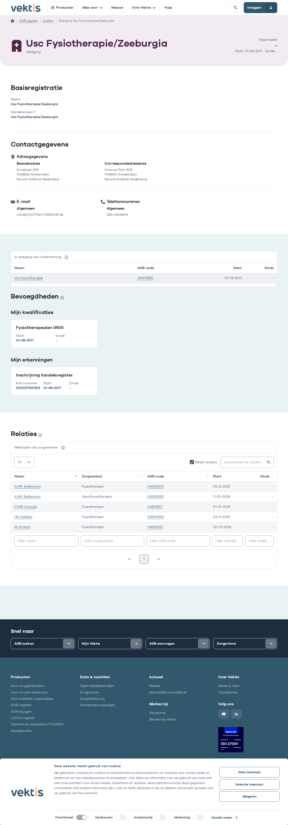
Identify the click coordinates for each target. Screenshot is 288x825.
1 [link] (144, 559)
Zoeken (48, 20)
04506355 (155, 497)
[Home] (12, 21)
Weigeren (249, 796)
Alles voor (90, 7)
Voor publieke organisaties (32, 699)
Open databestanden (97, 686)
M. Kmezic (22, 527)
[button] (76, 476)
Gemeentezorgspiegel (97, 705)
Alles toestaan (249, 772)
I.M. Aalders (23, 517)
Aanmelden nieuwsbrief (168, 692)
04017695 (145, 278)
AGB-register (28, 20)
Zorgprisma (89, 692)
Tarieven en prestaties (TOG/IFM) (37, 724)
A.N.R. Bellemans (27, 486)
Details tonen (221, 817)
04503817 (155, 507)
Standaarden (21, 731)
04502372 (155, 527)
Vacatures (157, 713)
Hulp (168, 7)
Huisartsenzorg (92, 699)
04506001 (155, 486)
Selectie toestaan (249, 784)
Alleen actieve (206, 462)
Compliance (227, 692)
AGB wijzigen (21, 711)
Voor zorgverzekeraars (29, 692)
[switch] (121, 817)
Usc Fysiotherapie (28, 278)
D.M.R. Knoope (25, 507)
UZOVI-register (23, 718)
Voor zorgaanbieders (27, 686)
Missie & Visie (228, 686)
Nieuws (117, 7)
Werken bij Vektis (162, 719)
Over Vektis (141, 7)
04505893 (155, 517)
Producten (64, 7)
